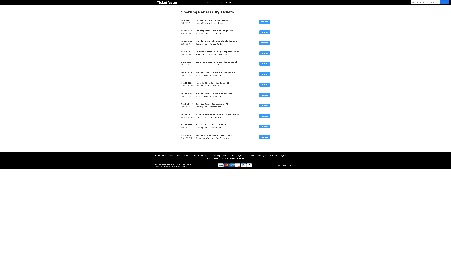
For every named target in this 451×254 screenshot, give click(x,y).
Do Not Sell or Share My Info (256, 156)
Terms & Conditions (199, 156)
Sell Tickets (274, 156)
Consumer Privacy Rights (232, 156)
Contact (172, 156)
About (164, 156)
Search (444, 2)
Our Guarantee (183, 156)
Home (157, 156)
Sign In (283, 156)
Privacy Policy (214, 156)
